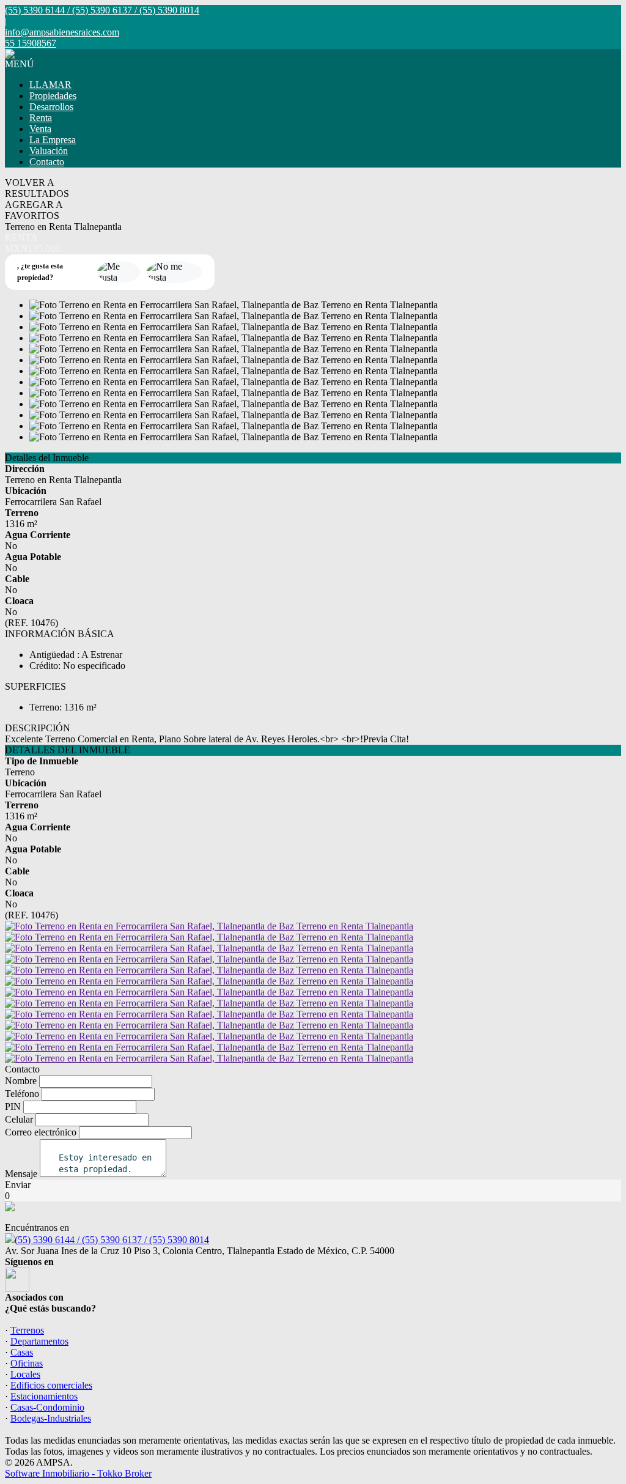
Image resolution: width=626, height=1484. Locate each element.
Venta (40, 129)
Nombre (21, 1081)
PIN (13, 1106)
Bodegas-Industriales (50, 1418)
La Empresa (52, 140)
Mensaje (21, 1173)
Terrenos (27, 1330)
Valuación (48, 151)
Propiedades (52, 95)
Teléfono (22, 1093)
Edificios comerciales (51, 1385)
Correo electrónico (40, 1132)
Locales (25, 1374)
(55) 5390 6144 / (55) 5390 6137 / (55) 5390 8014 (112, 1240)
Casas (21, 1352)
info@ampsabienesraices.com (62, 32)
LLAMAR (50, 84)
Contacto (46, 162)
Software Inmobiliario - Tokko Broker (78, 1473)
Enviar (18, 1184)
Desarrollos (51, 107)
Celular (19, 1119)
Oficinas (26, 1363)
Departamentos (39, 1341)
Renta (40, 118)
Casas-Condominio (47, 1407)
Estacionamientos (44, 1396)
